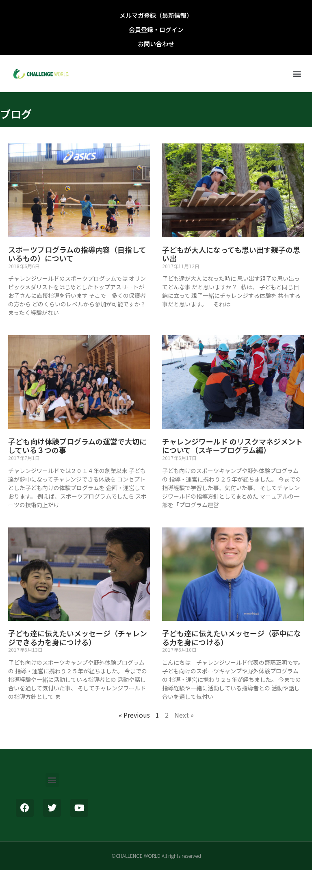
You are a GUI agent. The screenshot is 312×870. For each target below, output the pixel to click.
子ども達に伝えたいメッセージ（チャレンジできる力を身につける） (77, 637)
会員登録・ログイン (156, 29)
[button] (297, 73)
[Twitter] (52, 808)
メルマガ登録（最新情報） (156, 15)
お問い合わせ (156, 43)
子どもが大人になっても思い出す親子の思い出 (231, 254)
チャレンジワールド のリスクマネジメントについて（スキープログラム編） (232, 446)
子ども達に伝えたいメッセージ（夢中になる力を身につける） (231, 637)
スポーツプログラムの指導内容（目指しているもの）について (77, 254)
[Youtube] (79, 808)
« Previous (134, 715)
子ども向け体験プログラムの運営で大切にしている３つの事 (77, 446)
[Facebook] (25, 808)
